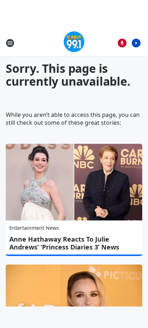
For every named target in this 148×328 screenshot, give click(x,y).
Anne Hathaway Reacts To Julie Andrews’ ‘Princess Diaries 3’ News (64, 243)
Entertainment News (34, 227)
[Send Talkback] (122, 43)
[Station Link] (74, 42)
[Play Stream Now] (136, 43)
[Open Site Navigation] (10, 43)
